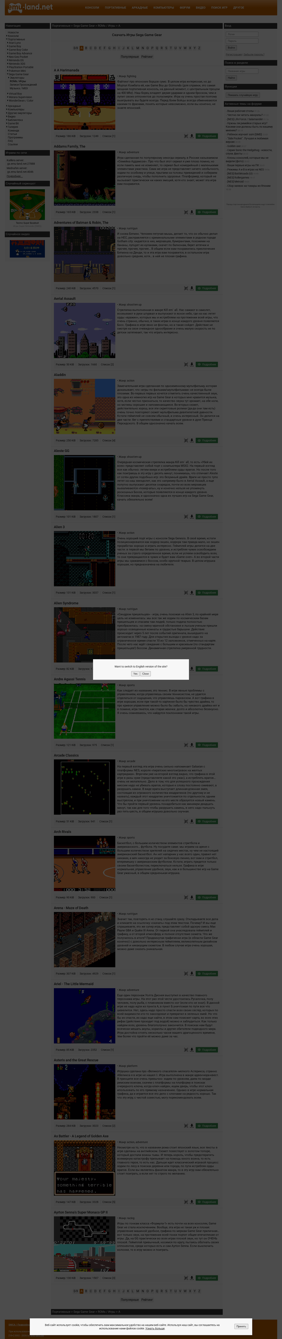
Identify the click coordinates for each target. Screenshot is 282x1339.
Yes (135, 673)
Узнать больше (155, 1328)
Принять (241, 1326)
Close (145, 673)
